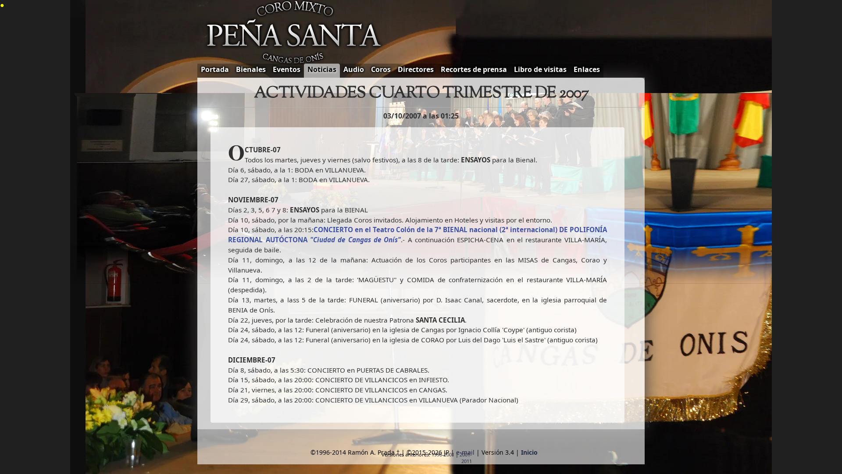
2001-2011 (466, 457)
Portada (215, 69)
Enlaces (587, 69)
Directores (416, 69)
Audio (353, 69)
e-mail (465, 452)
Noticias (321, 69)
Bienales (251, 69)
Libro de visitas (540, 69)
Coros (381, 69)
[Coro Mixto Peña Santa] (296, 34)
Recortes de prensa (474, 69)
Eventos (286, 69)
